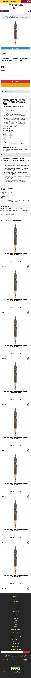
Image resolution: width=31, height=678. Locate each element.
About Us (15, 614)
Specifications (8, 91)
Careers (15, 620)
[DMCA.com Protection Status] (15, 668)
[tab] (15, 91)
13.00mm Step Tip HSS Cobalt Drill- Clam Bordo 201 (15, 576)
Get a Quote (15, 48)
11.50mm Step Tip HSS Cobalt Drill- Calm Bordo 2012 (15, 438)
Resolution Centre (15, 608)
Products (15, 624)
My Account (15, 599)
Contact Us (15, 618)
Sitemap (15, 626)
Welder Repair (15, 603)
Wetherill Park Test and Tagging (15, 607)
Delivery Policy (15, 638)
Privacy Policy (15, 634)
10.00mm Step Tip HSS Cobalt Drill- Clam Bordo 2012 (15, 254)
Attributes (6, 206)
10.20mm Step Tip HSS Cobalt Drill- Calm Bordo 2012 (15, 300)
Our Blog (15, 616)
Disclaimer (15, 641)
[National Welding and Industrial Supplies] (15, 4)
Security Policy (15, 639)
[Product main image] (15, 32)
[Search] (28, 11)
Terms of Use (15, 632)
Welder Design (15, 605)
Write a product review (8, 214)
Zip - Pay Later (15, 643)
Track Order (15, 601)
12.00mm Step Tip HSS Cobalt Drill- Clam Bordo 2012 (15, 484)
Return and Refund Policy (15, 636)
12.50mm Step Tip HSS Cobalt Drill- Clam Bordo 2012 (15, 530)
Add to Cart (15, 81)
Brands (15, 622)
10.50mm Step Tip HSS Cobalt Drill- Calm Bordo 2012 (15, 346)
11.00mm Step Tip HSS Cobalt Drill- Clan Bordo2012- (15, 392)
